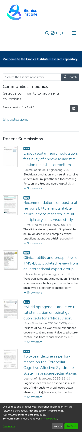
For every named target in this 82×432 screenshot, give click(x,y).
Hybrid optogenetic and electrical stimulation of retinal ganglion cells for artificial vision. (50, 312)
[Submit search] (47, 33)
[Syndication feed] (74, 108)
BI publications (15, 119)
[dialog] (41, 417)
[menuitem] (52, 33)
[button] (33, 188)
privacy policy (49, 418)
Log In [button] (60, 33)
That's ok (71, 426)
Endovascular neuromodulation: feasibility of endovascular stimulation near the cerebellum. (50, 159)
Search (72, 77)
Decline (57, 426)
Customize (9, 426)
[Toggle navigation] (73, 33)
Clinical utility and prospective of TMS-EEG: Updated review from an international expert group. (51, 263)
